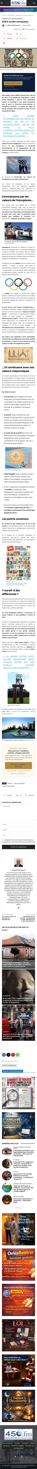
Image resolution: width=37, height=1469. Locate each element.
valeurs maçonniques (9, 786)
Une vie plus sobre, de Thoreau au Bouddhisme (9, 918)
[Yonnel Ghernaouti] (3, 25)
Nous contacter (7, 1443)
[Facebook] (4, 1055)
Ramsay (10, 783)
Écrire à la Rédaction (9, 1065)
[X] (8, 1055)
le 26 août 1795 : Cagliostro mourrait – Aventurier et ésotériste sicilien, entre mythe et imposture (18, 1000)
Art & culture (10, 15)
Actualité (6, 995)
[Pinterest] (13, 1055)
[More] (4, 43)
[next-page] (6, 1044)
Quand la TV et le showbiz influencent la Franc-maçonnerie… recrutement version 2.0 (18, 1036)
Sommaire (25, 1443)
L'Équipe (17, 1443)
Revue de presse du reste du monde (15, 960)
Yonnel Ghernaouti (14, 25)
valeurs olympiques (19, 783)
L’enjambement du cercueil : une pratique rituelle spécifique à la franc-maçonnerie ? (27, 919)
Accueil (4, 15)
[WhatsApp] (18, 1055)
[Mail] (18, 907)
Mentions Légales (18, 1446)
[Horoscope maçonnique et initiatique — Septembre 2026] (7, 1199)
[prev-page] (3, 1044)
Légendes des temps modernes (24, 15)
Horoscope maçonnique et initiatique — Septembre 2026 (23, 1200)
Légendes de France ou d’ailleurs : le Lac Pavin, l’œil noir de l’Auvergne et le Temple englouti (23, 1188)
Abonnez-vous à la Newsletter (12, 1071)
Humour (6, 1031)
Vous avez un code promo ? (11, 89)
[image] (18, 1093)
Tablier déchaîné (18, 1196)
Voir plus (17, 1208)
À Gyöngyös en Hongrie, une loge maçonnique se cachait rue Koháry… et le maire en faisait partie (17, 964)
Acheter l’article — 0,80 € (13, 83)
